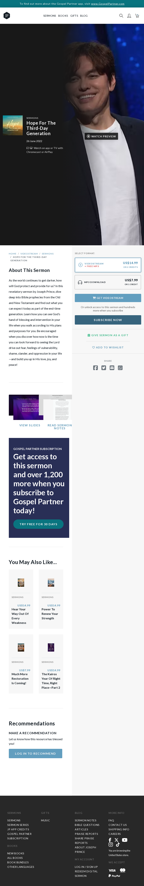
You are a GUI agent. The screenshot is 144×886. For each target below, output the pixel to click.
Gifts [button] (74, 15)
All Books (15, 857)
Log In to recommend (35, 753)
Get (109, 297)
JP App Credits (18, 829)
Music (45, 820)
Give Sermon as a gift (109, 335)
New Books (15, 853)
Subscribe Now (108, 320)
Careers (115, 833)
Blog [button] (84, 15)
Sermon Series (18, 824)
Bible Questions (87, 824)
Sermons (32, 118)
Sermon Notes (85, 820)
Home (12, 253)
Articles (81, 829)
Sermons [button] (49, 15)
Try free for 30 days (38, 524)
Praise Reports (86, 833)
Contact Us (118, 824)
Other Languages (20, 866)
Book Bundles (18, 862)
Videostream (29, 253)
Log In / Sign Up (86, 866)
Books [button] (63, 15)
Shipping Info (119, 829)
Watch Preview (103, 136)
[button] (129, 16)
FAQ (111, 820)
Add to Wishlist (109, 347)
